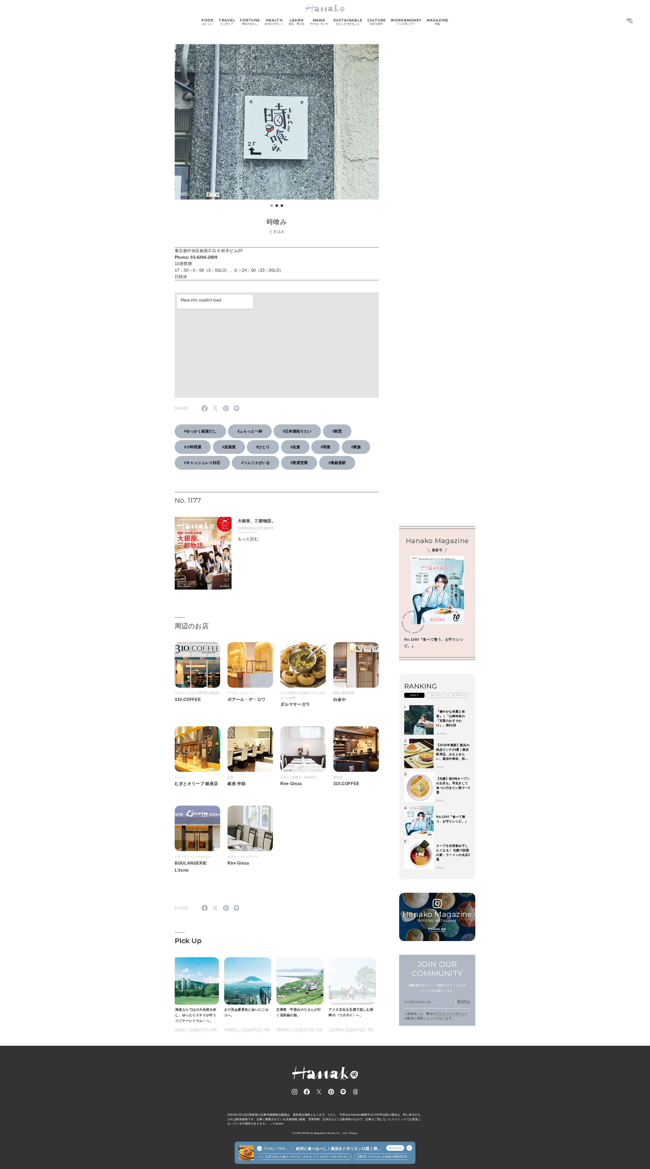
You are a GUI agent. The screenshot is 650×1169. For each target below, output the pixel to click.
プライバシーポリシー (452, 1013)
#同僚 (325, 447)
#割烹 (337, 431)
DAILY (414, 695)
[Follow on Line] (343, 1092)
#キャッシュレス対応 (202, 462)
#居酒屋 (229, 447)
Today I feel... (276, 1148)
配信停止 (464, 1001)
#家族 (356, 447)
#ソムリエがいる (255, 462)
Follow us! (437, 929)
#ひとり (263, 447)
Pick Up (188, 941)
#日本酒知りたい (297, 431)
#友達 (295, 447)
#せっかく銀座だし (200, 431)
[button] (271, 205)
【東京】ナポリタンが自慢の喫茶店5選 (369, 1156)
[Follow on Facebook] (307, 1092)
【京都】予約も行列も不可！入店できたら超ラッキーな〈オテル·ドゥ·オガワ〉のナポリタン (276, 1156)
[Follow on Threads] (355, 1092)
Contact (278, 1123)
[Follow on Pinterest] (331, 1092)
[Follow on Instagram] (294, 1092)
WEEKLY (437, 695)
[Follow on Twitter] (319, 1092)
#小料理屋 (192, 447)
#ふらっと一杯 (249, 431)
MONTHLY (458, 695)
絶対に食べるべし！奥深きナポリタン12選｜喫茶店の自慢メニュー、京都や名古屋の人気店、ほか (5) (338, 1148)
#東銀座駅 (337, 462)
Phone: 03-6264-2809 (196, 257)
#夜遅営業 (299, 462)
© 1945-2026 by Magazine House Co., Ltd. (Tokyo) (325, 1133)
